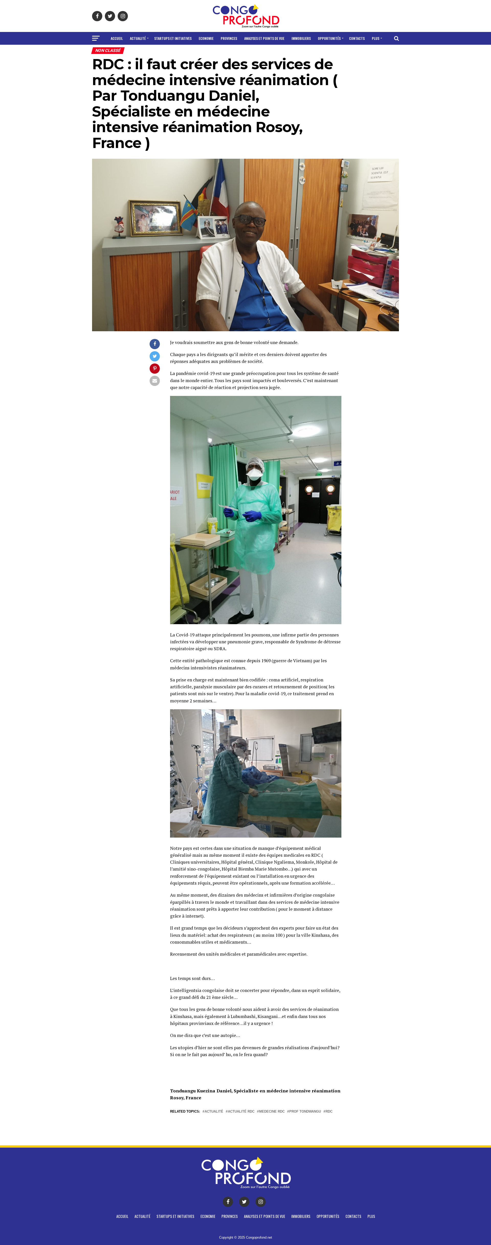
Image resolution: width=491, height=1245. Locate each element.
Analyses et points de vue (264, 38)
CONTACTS (357, 38)
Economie (206, 38)
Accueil (117, 38)
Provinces (229, 38)
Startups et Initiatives (173, 38)
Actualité (138, 38)
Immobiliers (301, 38)
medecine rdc (272, 1111)
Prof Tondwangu (305, 1111)
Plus (375, 38)
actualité (214, 1111)
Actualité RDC (241, 1111)
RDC (329, 1111)
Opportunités (329, 38)
